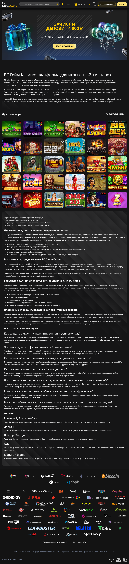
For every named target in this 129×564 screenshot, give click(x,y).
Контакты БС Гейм (79, 542)
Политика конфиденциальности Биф (56, 542)
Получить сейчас (64, 46)
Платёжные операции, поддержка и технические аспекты (26, 225)
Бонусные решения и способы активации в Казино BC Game (28, 223)
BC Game (9, 4)
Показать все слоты (115, 114)
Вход (122, 4)
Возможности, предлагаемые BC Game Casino (22, 220)
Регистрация (106, 4)
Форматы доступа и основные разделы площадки (23, 217)
